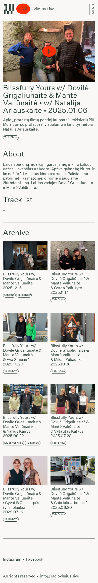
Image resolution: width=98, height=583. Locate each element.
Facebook (34, 559)
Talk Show (11, 137)
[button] (49, 51)
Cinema (9, 295)
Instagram (12, 559)
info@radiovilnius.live (59, 576)
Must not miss (13, 443)
